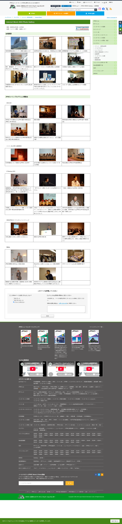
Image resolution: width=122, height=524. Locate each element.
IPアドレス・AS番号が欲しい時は (56, 392)
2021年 (51, 433)
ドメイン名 (96, 32)
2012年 (99, 433)
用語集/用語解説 (88, 381)
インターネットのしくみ (39, 399)
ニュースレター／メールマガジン (72, 445)
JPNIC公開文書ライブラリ (101, 52)
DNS (54, 381)
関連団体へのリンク (63, 388)
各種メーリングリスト (63, 468)
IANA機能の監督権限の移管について (70, 409)
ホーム (72, 2)
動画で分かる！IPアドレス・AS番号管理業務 (45, 395)
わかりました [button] (115, 521)
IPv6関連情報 (37, 381)
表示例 (41, 457)
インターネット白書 (100, 56)
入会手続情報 (53, 464)
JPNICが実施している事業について (58, 386)
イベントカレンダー (98, 70)
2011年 (35, 435)
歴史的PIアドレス (70, 461)
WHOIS (95, 73)
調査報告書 (98, 59)
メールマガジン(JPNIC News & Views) (30, 474)
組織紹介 (62, 416)
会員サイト (21, 464)
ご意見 (60, 406)
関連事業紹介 (63, 404)
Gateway (36, 457)
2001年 (88, 435)
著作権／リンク (50, 491)
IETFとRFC (36, 419)
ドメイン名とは (37, 404)
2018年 (67, 433)
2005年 (67, 435)
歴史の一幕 (94, 425)
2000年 (93, 435)
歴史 (67, 416)
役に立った (17, 298)
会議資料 (97, 54)
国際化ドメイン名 (38, 406)
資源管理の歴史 (51, 425)
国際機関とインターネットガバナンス (69, 411)
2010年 (40, 435)
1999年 (99, 435)
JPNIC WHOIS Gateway (87, 6)
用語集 (49, 399)
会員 (83, 445)
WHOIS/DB (43, 445)
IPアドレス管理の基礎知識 (40, 392)
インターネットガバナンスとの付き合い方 (44, 411)
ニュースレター (99, 50)
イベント (50, 406)
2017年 (72, 433)
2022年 (46, 433)
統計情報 (36, 383)
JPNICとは (96, 21)
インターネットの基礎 (99, 26)
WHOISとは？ (75, 6)
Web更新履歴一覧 (98, 65)
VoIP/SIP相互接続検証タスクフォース (79, 419)
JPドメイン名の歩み (70, 425)
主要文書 (73, 416)
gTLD (44, 404)
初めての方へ (37, 386)
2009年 (46, 435)
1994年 (62, 454)
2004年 (72, 435)
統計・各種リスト (38, 393)
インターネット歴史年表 (39, 425)
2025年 (35, 451)
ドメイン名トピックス (53, 404)
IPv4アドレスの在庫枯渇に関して (81, 393)
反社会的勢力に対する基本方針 (49, 388)
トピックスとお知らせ (24, 433)
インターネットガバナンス (100, 35)
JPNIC (33, 13)
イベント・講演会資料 (27, 17)
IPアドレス (96, 23)
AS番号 (50, 461)
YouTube (77, 468)
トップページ (8, 17)
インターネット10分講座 (74, 399)
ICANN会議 (79, 416)
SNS (71, 468)
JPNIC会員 (91, 13)
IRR (42, 419)
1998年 (35, 437)
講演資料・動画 (97, 381)
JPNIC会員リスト (70, 464)
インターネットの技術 (99, 37)
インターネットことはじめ (88, 399)
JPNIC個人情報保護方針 (61, 491)
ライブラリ (16, 17)
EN (111, 2)
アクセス (98, 2)
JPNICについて (90, 445)
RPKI (50, 419)
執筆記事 (97, 58)
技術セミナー (94, 419)
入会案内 (91, 386)
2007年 (56, 435)
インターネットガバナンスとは (41, 409)
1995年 (56, 454)
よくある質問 (94, 393)
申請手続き (36, 461)
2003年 (78, 435)
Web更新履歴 (22, 440)
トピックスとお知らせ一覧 (100, 62)
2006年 (62, 435)
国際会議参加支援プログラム (41, 421)
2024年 (35, 433)
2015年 (83, 433)
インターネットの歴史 (45, 383)
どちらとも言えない (19, 302)
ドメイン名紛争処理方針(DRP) (76, 404)
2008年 (51, 435)
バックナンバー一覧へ (97, 327)
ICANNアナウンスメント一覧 (51, 416)
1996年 (51, 454)
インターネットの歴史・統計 (101, 40)
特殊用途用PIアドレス (59, 461)
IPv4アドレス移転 (46, 381)
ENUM (55, 419)
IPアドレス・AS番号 (62, 13)
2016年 (78, 433)
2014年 (88, 433)
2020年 (56, 433)
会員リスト (98, 386)
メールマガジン (99, 48)
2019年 (62, 433)
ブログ (35, 468)
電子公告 (85, 386)
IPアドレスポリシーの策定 (55, 393)
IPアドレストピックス (90, 392)
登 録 (69, 483)
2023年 (40, 433)
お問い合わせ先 (63, 303)
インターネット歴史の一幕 (40, 400)
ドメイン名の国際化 (63, 419)
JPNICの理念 (45, 386)
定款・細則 (78, 386)
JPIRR (65, 381)
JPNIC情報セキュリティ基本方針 (76, 491)
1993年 (67, 454)
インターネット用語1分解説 (59, 399)
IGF (57, 411)
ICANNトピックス (38, 416)
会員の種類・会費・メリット (41, 464)
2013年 (93, 433)
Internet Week (38, 17)
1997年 (40, 437)
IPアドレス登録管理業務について (75, 392)
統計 (45, 406)
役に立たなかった (19, 300)
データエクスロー (89, 404)
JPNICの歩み (60, 425)
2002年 (83, 435)
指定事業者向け (22, 461)
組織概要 (71, 386)
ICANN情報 (83, 409)
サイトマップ (88, 2)
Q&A (79, 2)
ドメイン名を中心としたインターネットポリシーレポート (48, 412)
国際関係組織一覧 (55, 409)
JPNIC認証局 (51, 445)
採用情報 (96, 6)
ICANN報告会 (87, 416)
